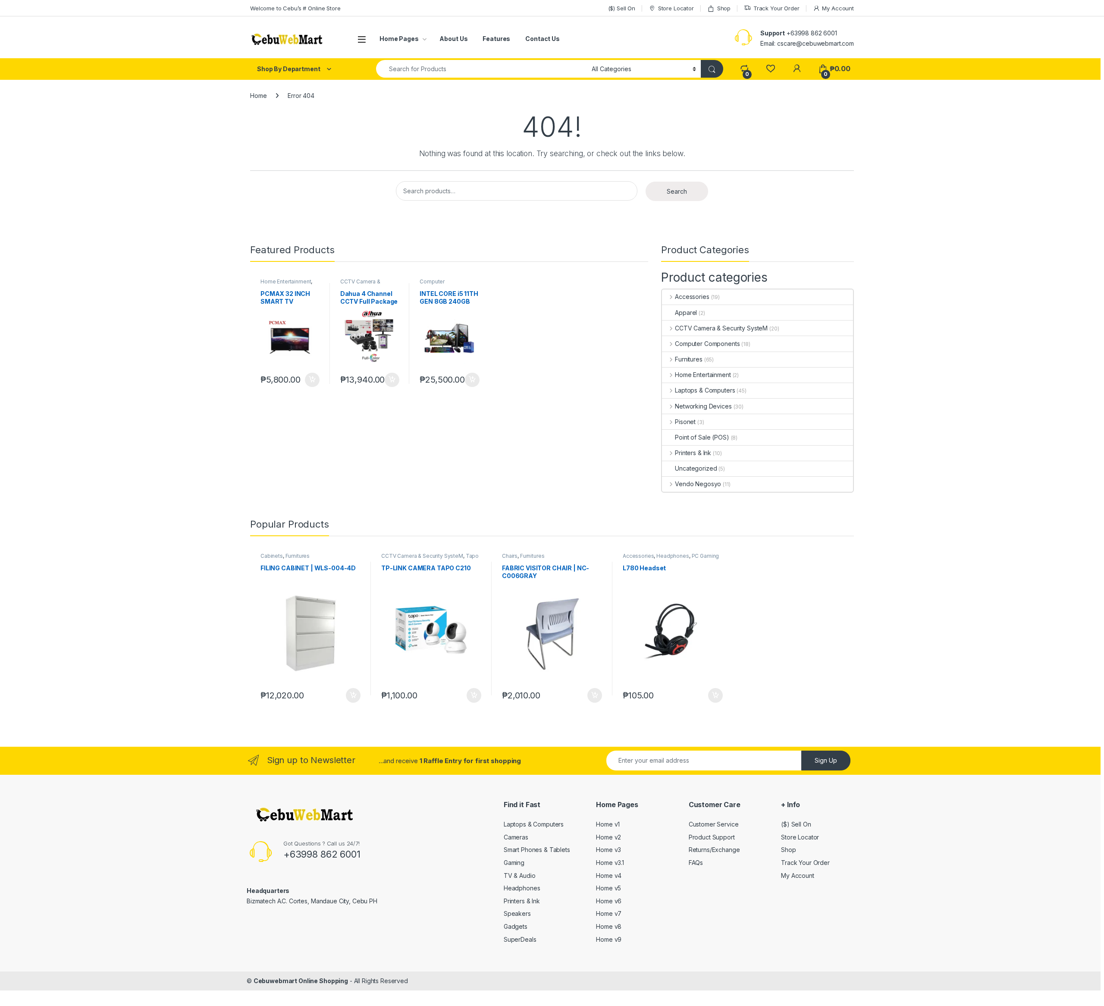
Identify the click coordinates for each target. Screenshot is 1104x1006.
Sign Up (826, 760)
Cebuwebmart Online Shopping (301, 980)
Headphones (672, 556)
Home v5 (608, 888)
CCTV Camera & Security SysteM (360, 284)
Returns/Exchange (714, 849)
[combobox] (481, 69)
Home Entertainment (285, 281)
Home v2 (608, 837)
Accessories (692, 296)
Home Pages (399, 38)
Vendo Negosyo (698, 483)
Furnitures (688, 359)
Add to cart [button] (312, 380)
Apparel (686, 312)
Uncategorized (696, 468)
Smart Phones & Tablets (537, 849)
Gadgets (515, 926)
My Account (838, 8)
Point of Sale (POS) (702, 437)
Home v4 (608, 875)
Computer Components (436, 284)
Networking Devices (703, 406)
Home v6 (608, 901)
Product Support (712, 837)
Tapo (472, 556)
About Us (453, 38)
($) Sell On (621, 8)
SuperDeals (520, 939)
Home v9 (608, 939)
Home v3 (608, 849)
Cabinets (271, 556)
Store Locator (676, 8)
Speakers (517, 913)
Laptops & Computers (705, 390)
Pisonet (685, 421)
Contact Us (542, 38)
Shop (724, 8)
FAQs (696, 862)
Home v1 (608, 824)
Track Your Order (776, 8)
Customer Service (714, 824)
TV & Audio (520, 875)
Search (677, 191)
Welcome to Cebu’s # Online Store (295, 8)
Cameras (516, 837)
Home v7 (608, 913)
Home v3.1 (610, 862)
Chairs (510, 556)
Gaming (514, 862)
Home (258, 95)
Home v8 (608, 926)
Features (496, 38)
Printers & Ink (693, 452)
